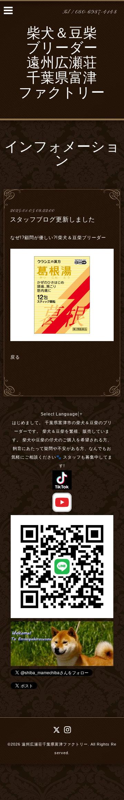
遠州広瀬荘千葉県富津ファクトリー (55, 744)
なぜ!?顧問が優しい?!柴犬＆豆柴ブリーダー (59, 237)
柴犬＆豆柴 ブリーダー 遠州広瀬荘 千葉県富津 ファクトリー (62, 63)
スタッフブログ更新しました (52, 219)
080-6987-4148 (96, 12)
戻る (15, 357)
